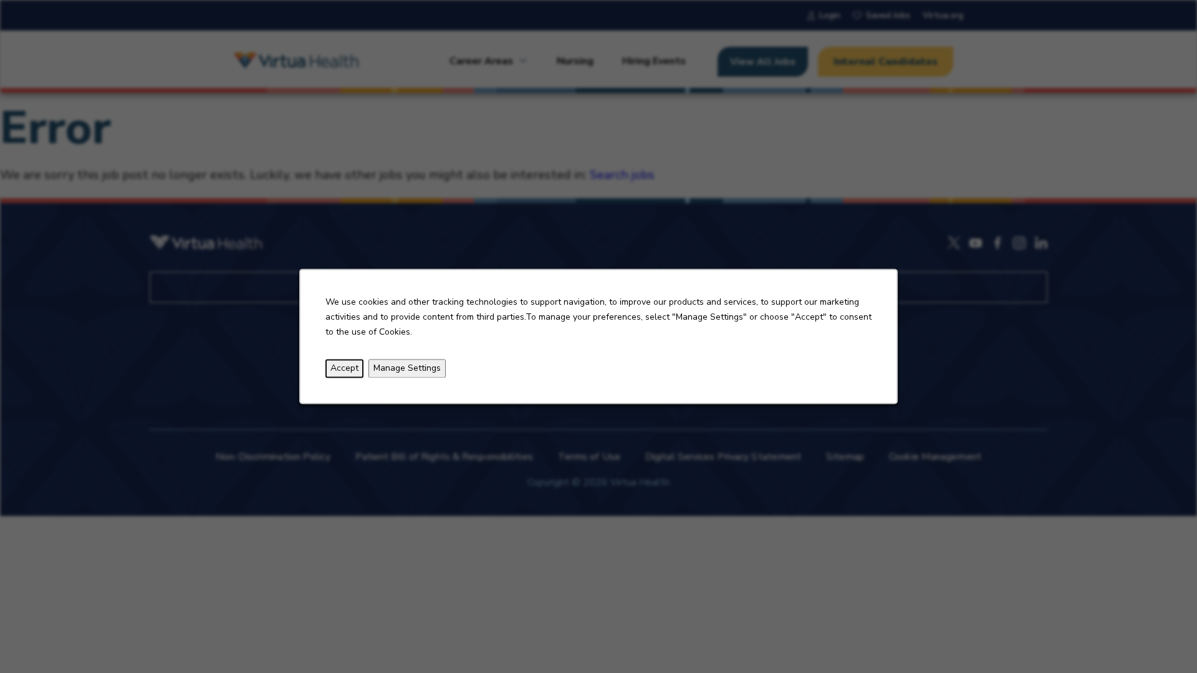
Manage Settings (407, 369)
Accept (344, 369)
